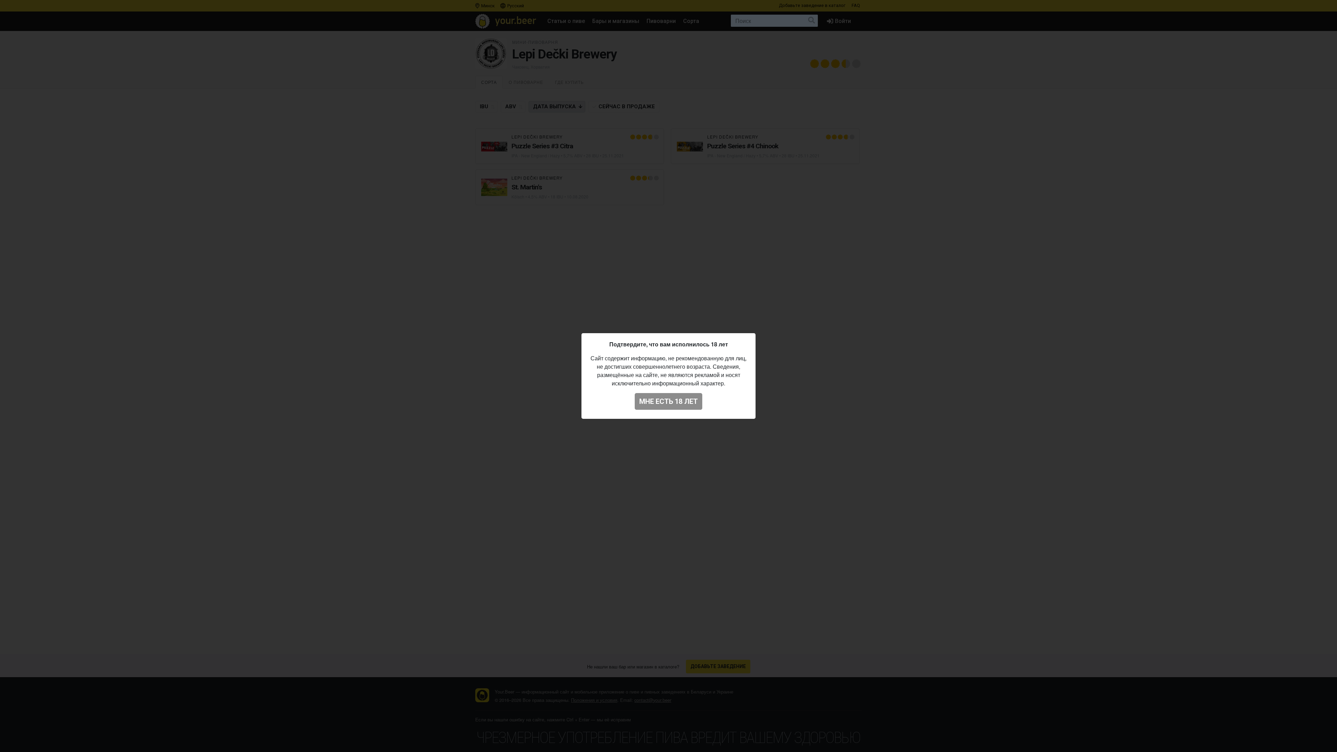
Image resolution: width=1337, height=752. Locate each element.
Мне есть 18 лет (668, 401)
